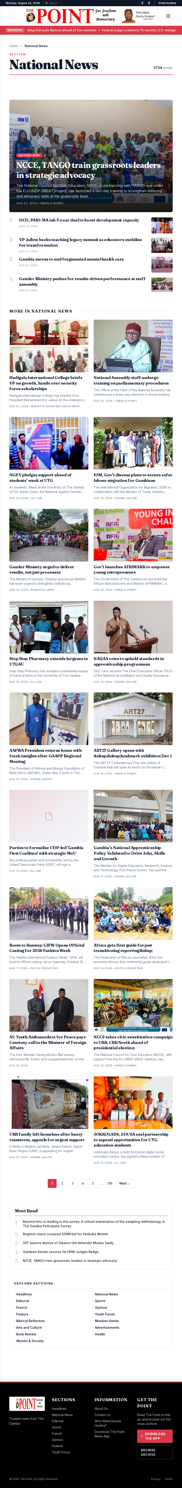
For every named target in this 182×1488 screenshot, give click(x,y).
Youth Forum (105, 1314)
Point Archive (167, 3)
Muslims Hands (107, 1321)
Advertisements (107, 1327)
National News (106, 1294)
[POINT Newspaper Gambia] (142, 3)
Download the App (155, 1436)
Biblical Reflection (30, 1321)
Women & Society (30, 1341)
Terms (168, 1479)
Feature (22, 1314)
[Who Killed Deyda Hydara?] (140, 16)
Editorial (22, 1301)
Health (100, 1334)
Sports (100, 1301)
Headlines (24, 1294)
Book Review (26, 1334)
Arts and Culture (29, 1327)
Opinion (101, 1307)
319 (109, 1183)
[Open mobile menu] (168, 16)
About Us (101, 1408)
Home (13, 46)
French (21, 1307)
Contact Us (103, 1415)
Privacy (156, 1479)
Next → (125, 1183)
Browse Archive (148, 1452)
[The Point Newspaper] (148, 3)
